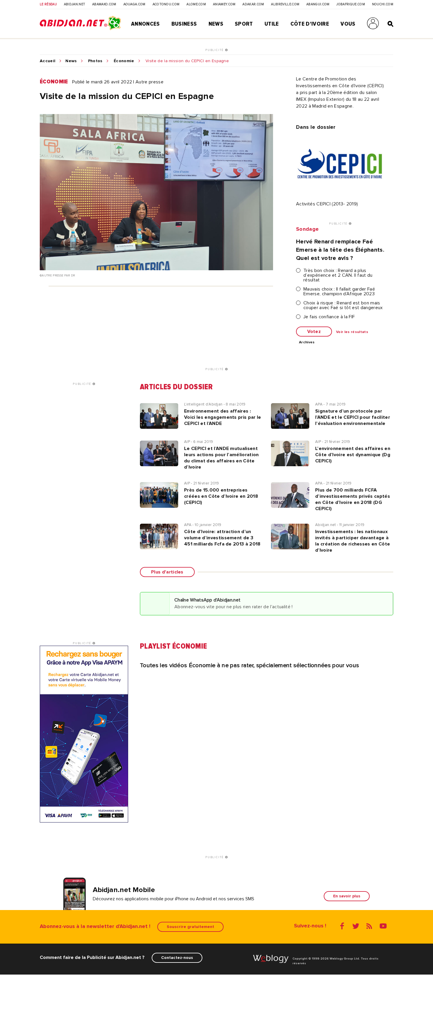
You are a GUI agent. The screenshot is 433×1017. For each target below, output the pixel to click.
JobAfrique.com (350, 4)
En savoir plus (346, 896)
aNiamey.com (224, 4)
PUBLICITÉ (215, 50)
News (216, 23)
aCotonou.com (166, 4)
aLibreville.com (285, 4)
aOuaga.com (134, 4)
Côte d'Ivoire (309, 23)
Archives (307, 342)
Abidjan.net (74, 4)
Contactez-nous (177, 957)
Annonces (145, 23)
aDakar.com (253, 4)
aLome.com (196, 4)
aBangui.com (318, 4)
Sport (244, 23)
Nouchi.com (382, 4)
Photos (95, 61)
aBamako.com (104, 4)
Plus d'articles (167, 572)
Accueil (47, 61)
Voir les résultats (352, 332)
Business (184, 23)
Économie (124, 61)
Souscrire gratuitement (190, 926)
